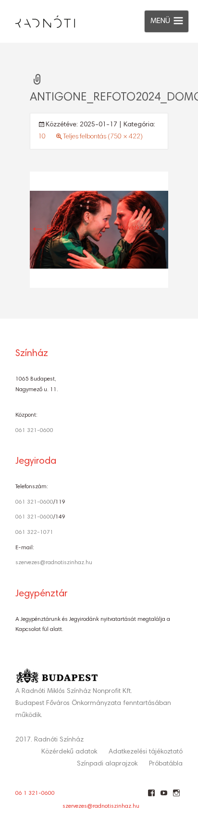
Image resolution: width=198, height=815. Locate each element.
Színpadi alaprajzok (107, 764)
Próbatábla (166, 764)
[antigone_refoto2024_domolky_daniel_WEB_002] (99, 230)
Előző (46, 228)
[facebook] (151, 796)
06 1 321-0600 (35, 793)
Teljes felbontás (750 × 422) (103, 137)
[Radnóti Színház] (37, 19)
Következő (144, 228)
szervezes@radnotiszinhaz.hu (53, 563)
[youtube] (164, 796)
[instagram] (176, 796)
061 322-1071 (34, 532)
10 (42, 137)
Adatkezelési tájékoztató (146, 752)
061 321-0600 (34, 430)
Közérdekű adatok (69, 752)
